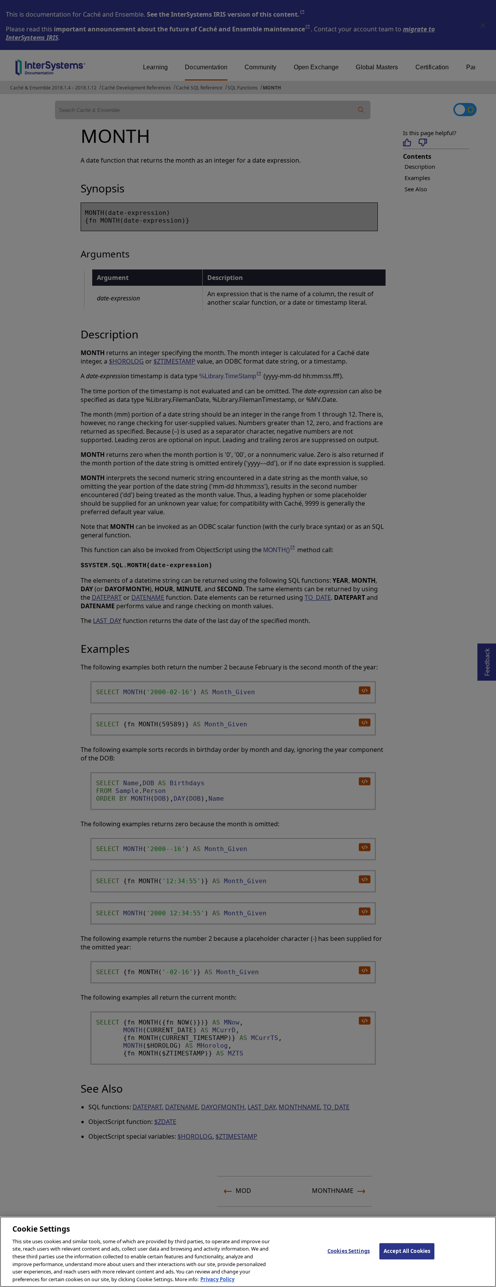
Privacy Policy (217, 1278)
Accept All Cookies (407, 1251)
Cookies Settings (348, 1251)
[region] (248, 1252)
